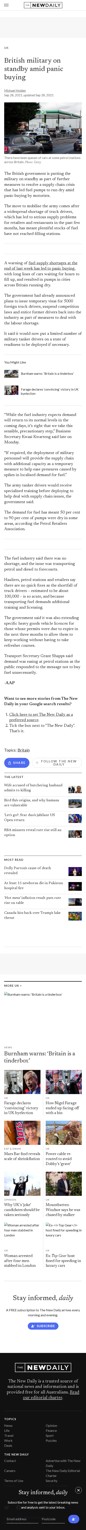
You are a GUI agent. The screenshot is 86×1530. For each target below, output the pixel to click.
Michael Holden (15, 90)
